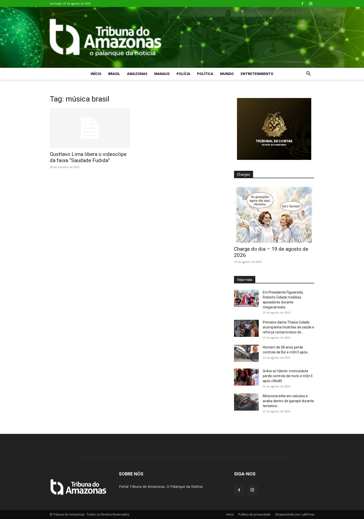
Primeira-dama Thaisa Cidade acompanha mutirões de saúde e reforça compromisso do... (288, 327)
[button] (308, 74)
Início (96, 73)
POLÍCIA (183, 73)
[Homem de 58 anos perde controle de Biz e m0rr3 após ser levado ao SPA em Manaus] (246, 353)
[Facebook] (302, 3)
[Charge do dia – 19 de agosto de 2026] (274, 214)
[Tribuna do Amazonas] (182, 37)
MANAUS (162, 73)
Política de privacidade (254, 514)
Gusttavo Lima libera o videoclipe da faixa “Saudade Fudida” (88, 157)
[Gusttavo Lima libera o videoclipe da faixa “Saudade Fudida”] (90, 128)
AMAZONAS (137, 73)
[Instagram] (310, 3)
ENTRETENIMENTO (257, 73)
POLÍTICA (205, 73)
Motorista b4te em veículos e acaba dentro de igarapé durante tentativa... (288, 401)
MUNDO (227, 73)
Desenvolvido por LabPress (294, 514)
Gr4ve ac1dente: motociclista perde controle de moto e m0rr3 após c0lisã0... (287, 376)
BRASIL (114, 73)
